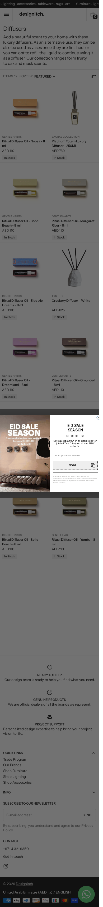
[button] (75, 465)
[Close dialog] (98, 417)
